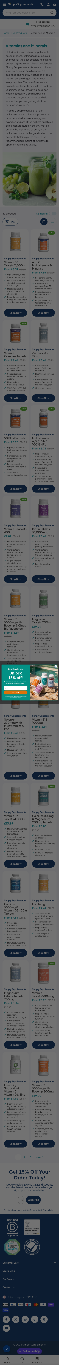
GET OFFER (15, 692)
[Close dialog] (55, 666)
